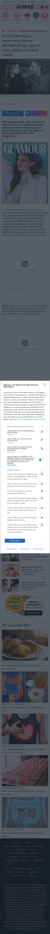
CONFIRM (15, 541)
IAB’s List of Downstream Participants (28, 419)
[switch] (41, 431)
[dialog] (25, 467)
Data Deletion (12, 549)
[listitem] (25, 426)
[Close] (45, 385)
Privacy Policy (38, 549)
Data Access (25, 549)
